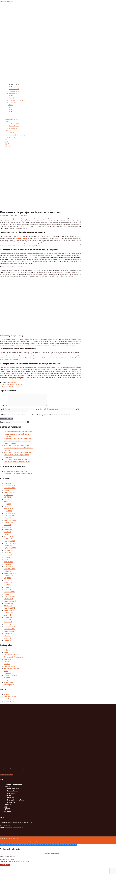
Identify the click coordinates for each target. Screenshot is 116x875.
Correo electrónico (40, 409)
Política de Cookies (43, 838)
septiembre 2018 (10, 610)
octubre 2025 (8, 490)
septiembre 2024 (10, 520)
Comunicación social (11, 655)
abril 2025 (7, 504)
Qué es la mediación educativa (11, 384)
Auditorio (10, 105)
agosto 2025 (8, 495)
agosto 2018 (8, 613)
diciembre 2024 (9, 513)
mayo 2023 (8, 555)
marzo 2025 (8, 506)
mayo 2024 (8, 529)
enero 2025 (8, 511)
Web (77, 409)
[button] (48, 115)
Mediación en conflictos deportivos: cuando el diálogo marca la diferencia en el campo (18, 448)
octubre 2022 (8, 571)
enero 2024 (8, 539)
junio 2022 (7, 580)
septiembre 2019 (10, 601)
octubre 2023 (9, 546)
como (6, 652)
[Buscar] (28, 422)
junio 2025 (7, 499)
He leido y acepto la (15, 861)
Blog (9, 107)
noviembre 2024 (10, 515)
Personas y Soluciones (15, 84)
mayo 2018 (8, 617)
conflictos (7, 659)
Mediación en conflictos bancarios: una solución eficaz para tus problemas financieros (18, 455)
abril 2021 (7, 589)
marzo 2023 (8, 559)
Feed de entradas (10, 696)
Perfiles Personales (11, 675)
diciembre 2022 (9, 566)
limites (6, 671)
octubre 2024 (9, 518)
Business (7, 650)
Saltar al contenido (6, 1)
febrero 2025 (8, 509)
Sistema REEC (13, 93)
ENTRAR (10, 109)
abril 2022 (7, 585)
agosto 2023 (8, 550)
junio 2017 (7, 638)
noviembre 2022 (9, 569)
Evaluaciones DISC (10, 666)
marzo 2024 (8, 534)
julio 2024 (7, 525)
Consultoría (12, 102)
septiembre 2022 (10, 573)
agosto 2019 (8, 603)
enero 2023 (8, 564)
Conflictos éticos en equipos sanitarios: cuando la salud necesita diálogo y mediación (18, 434)
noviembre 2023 (10, 543)
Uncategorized (9, 685)
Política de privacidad (7, 859)
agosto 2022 (8, 576)
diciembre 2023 (9, 541)
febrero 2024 (8, 536)
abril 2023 (7, 557)
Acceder (7, 694)
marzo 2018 (8, 622)
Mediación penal (7, 387)
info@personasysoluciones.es (13, 827)
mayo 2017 (8, 640)
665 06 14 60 (7, 825)
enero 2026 (8, 483)
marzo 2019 (8, 606)
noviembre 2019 (9, 596)
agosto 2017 (8, 633)
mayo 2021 (8, 587)
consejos (7, 664)
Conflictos (12, 382)
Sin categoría (8, 682)
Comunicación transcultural (13, 657)
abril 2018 (7, 620)
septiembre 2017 (10, 631)
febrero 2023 (8, 562)
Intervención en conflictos (17, 100)
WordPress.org (9, 701)
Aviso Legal (54, 838)
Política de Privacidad (28, 838)
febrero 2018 (8, 624)
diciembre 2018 (9, 608)
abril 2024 (7, 532)
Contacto (10, 111)
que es (6, 680)
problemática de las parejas (36, 253)
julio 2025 (7, 497)
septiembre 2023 (10, 548)
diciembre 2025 (9, 485)
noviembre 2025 (9, 488)
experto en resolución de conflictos (11, 379)
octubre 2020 (9, 594)
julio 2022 (7, 578)
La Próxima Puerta (14, 89)
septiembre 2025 (10, 492)
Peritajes (7, 678)
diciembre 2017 (9, 626)
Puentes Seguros (14, 91)
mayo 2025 (8, 502)
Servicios (11, 95)
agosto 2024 (8, 522)
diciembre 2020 (9, 592)
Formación (12, 98)
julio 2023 (7, 552)
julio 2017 (7, 636)
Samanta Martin (9, 471)
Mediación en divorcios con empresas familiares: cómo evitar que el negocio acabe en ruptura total (17, 441)
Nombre (3, 409)
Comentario (4, 405)
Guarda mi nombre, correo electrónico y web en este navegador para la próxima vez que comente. (36, 415)
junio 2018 (7, 615)
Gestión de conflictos (11, 668)
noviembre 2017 (9, 629)
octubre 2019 (8, 599)
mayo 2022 (8, 583)
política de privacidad (22, 861)
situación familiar (22, 238)
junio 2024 (7, 527)
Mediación (7, 673)
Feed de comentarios (11, 699)
